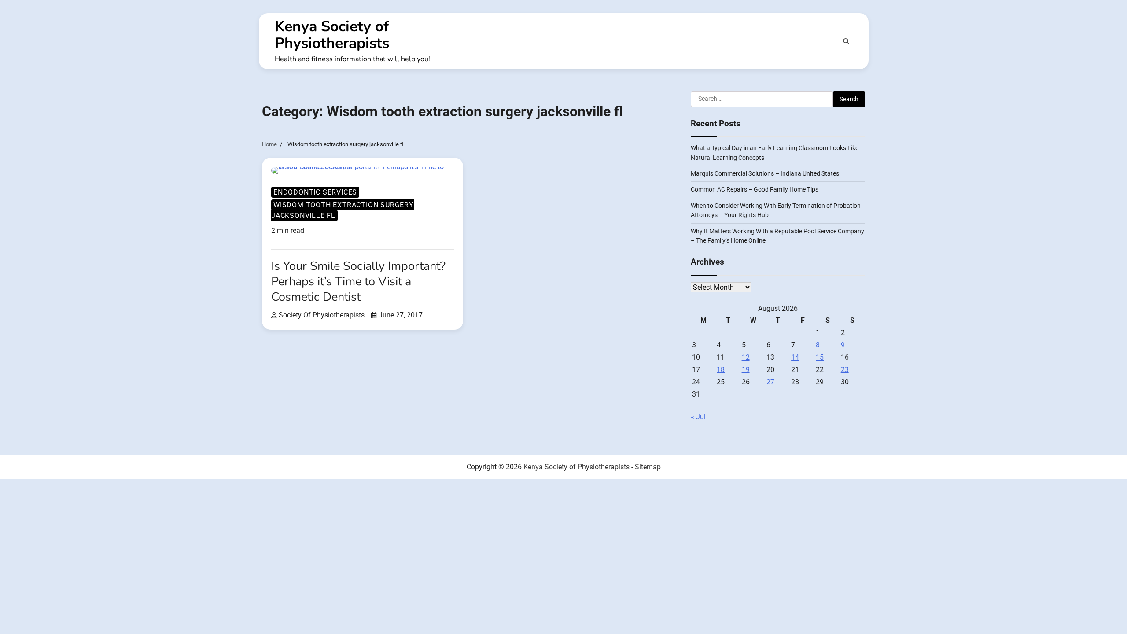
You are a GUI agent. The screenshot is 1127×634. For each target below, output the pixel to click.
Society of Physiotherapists (322, 315)
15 (820, 357)
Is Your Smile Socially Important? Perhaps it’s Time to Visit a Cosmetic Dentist (358, 281)
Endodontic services (315, 192)
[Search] (846, 41)
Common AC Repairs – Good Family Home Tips (754, 189)
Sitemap (648, 467)
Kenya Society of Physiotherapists (332, 34)
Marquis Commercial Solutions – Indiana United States (765, 173)
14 (795, 357)
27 (770, 382)
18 (721, 369)
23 (845, 369)
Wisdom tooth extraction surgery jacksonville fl (342, 210)
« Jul (698, 417)
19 (746, 369)
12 (746, 357)
